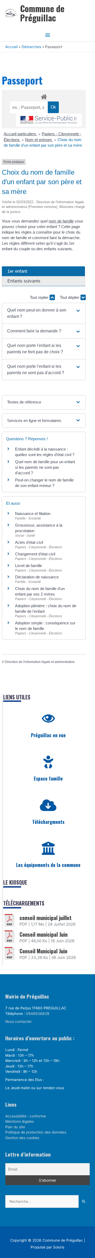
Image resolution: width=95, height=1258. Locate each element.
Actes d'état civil (29, 542)
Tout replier (40, 297)
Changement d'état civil (35, 554)
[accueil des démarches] (44, 96)
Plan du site (15, 1127)
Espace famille (48, 778)
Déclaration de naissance (37, 577)
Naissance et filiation (32, 513)
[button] (44, 313)
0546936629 (37, 1013)
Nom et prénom (39, 139)
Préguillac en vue (48, 735)
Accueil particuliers (20, 134)
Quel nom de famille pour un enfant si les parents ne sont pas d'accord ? (45, 467)
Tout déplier (70, 297)
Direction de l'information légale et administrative (40, 662)
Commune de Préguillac (42, 13)
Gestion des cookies (22, 1138)
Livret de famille (28, 565)
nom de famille (61, 221)
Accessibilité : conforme (25, 1116)
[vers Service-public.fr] (49, 120)
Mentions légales (19, 1121)
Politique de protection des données (35, 1132)
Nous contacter (18, 1021)
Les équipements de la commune (48, 864)
